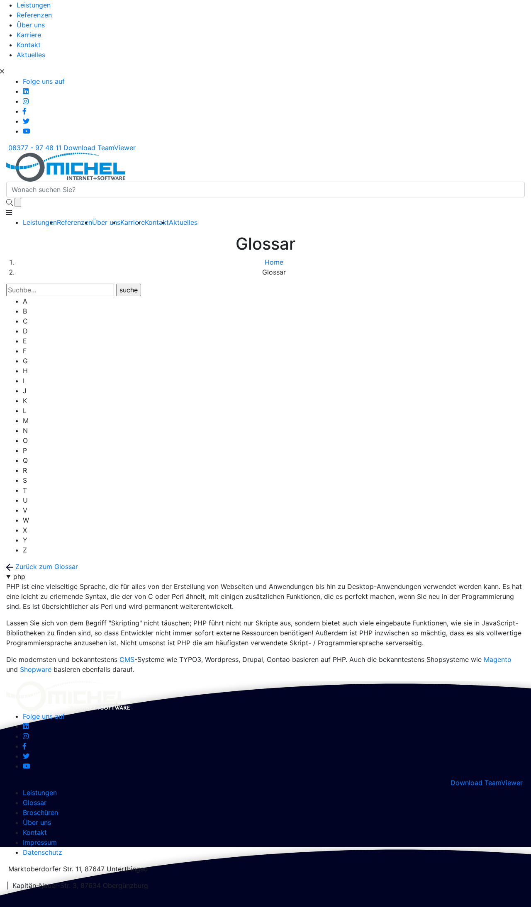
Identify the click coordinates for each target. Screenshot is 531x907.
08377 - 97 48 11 (33, 147)
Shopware (35, 669)
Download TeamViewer (100, 147)
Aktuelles (31, 55)
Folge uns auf (44, 81)
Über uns (31, 25)
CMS (126, 659)
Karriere (29, 35)
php (19, 576)
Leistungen (34, 5)
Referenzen (34, 15)
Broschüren (40, 812)
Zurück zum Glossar (45, 566)
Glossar (34, 802)
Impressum (40, 842)
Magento (498, 659)
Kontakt (29, 45)
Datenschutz (42, 852)
